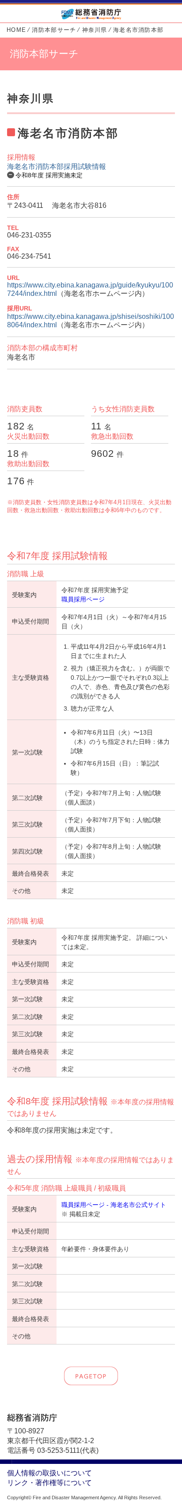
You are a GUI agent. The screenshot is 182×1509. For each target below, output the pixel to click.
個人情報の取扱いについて (49, 1473)
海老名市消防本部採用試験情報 (56, 166)
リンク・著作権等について (49, 1482)
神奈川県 (94, 30)
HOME (16, 30)
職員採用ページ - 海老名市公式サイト (113, 1204)
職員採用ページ (83, 599)
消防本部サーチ (54, 30)
